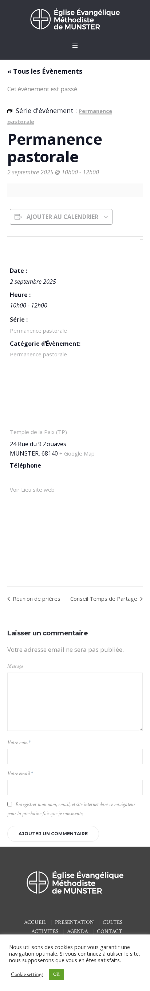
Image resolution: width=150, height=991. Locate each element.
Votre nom (19, 742)
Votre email (20, 773)
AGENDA (77, 931)
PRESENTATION (74, 922)
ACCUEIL (35, 922)
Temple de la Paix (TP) (38, 432)
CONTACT (109, 931)
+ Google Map (77, 453)
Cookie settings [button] (27, 974)
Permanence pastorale (38, 330)
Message (15, 666)
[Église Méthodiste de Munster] (75, 18)
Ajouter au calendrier (62, 217)
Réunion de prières (35, 598)
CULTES (112, 922)
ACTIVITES (44, 931)
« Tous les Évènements (44, 71)
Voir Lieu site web (32, 489)
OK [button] (56, 974)
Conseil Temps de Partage (104, 598)
